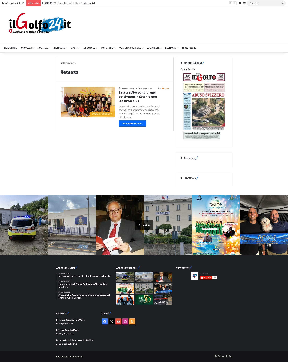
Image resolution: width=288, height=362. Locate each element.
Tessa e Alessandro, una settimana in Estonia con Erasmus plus (138, 96)
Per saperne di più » (132, 123)
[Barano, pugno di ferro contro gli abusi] (144, 277)
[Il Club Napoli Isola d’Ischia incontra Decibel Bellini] (163, 288)
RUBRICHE (170, 48)
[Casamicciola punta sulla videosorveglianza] (144, 288)
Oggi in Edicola (188, 69)
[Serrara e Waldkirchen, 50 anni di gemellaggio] (144, 300)
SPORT (74, 48)
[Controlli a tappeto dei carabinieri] (163, 300)
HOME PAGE (10, 48)
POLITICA (43, 48)
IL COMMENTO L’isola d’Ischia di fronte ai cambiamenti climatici (71, 3)
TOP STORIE (107, 48)
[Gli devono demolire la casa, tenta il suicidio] (125, 277)
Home (66, 63)
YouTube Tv (190, 48)
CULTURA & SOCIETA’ (130, 48)
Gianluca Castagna (129, 88)
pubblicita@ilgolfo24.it (66, 344)
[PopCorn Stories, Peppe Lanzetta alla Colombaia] (125, 300)
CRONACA (26, 48)
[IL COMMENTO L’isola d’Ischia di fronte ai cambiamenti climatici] (163, 277)
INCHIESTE (59, 48)
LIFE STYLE (89, 48)
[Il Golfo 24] (39, 24)
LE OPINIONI (153, 48)
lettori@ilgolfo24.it (65, 323)
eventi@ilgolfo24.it (65, 333)
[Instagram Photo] (24, 225)
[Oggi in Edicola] (204, 141)
